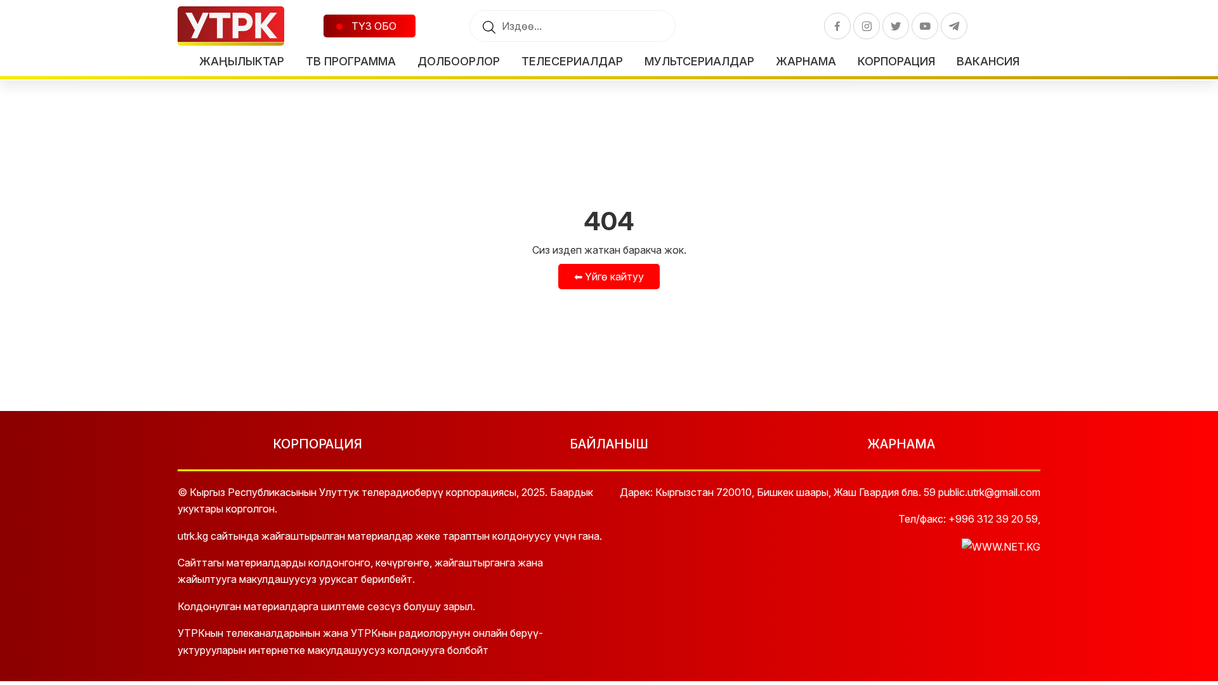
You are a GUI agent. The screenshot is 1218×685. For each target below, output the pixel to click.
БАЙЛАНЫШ (609, 444)
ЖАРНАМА (901, 444)
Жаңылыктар (241, 61)
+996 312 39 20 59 (993, 518)
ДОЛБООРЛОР (458, 61)
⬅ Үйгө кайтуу (609, 276)
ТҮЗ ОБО (372, 26)
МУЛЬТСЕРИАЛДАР (699, 61)
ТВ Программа (351, 61)
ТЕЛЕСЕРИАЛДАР (572, 61)
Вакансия (988, 61)
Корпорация (896, 61)
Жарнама (806, 61)
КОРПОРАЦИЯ (317, 444)
